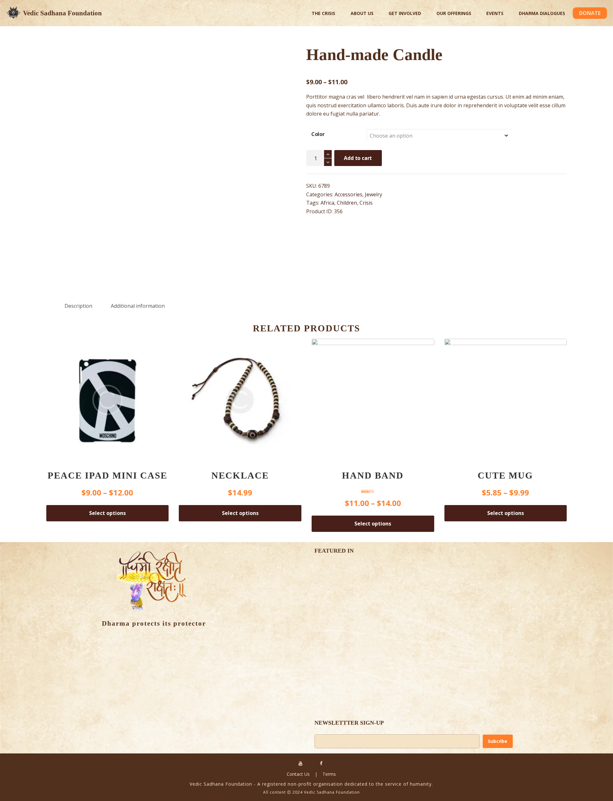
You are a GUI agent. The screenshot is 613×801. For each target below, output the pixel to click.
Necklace (240, 475)
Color (317, 134)
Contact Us (298, 774)
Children (347, 202)
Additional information (138, 305)
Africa (327, 202)
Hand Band (373, 475)
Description (78, 305)
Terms (329, 774)
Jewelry (373, 194)
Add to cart (358, 158)
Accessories (348, 194)
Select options (107, 513)
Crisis (366, 202)
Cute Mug (505, 475)
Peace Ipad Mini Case (107, 475)
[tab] (78, 306)
